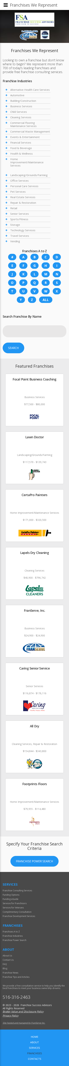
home (34, 1036)
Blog (5, 968)
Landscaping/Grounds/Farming (29, 175)
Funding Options (11, 894)
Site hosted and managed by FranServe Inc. (24, 1022)
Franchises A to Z (11, 931)
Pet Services (18, 191)
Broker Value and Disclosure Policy (23, 1011)
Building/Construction (23, 100)
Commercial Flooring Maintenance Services (23, 124)
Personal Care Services (24, 186)
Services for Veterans (13, 907)
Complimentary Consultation (17, 911)
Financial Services (20, 142)
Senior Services (19, 213)
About (34, 1042)
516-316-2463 (16, 997)
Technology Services (22, 230)
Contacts (34, 1058)
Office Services (19, 180)
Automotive (17, 95)
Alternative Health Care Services (30, 89)
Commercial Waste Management (30, 131)
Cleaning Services (20, 117)
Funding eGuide (10, 899)
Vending (15, 241)
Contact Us (8, 959)
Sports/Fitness (19, 219)
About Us (7, 955)
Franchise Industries (13, 935)
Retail (13, 208)
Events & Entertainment (25, 137)
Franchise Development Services (19, 916)
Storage (15, 224)
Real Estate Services (22, 197)
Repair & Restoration (23, 202)
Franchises (34, 1053)
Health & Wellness (21, 153)
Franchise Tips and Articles (16, 976)
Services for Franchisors (15, 903)
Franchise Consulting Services (17, 890)
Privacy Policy (10, 1015)
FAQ (5, 964)
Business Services (21, 106)
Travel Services (19, 235)
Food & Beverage (21, 148)
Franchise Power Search (34, 861)
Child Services (18, 111)
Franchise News (10, 972)
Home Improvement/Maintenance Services (27, 162)
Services (34, 1047)
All (46, 300)
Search (13, 348)
